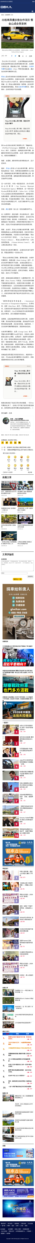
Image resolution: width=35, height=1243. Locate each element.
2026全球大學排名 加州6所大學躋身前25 (26, 918)
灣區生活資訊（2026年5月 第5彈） (26, 964)
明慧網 (29, 1231)
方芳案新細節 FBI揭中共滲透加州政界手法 (26, 750)
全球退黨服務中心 (20, 1231)
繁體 (33, 1)
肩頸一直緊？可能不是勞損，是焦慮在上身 (26, 908)
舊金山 (3, 76)
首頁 (2, 14)
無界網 (8, 1233)
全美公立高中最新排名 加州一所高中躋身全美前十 (26, 727)
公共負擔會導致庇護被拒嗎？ (23, 1022)
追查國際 (10, 1229)
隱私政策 (23, 1223)
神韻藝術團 (26, 1229)
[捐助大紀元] (18, 1197)
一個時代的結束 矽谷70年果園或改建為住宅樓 (26, 808)
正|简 (30, 56)
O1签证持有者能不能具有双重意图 (26, 930)
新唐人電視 (18, 1229)
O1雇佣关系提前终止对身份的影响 (26, 953)
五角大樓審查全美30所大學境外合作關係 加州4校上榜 (26, 785)
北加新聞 (7, 14)
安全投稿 (30, 1223)
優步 (10, 69)
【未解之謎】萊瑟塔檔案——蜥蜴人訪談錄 (26, 885)
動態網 (3, 1233)
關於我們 (3, 1223)
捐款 (13, 1225)
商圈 (8, 1225)
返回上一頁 (17, 579)
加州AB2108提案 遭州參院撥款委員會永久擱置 (27, 739)
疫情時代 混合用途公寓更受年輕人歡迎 (18, 447)
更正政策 (10, 1223)
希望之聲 (11, 1231)
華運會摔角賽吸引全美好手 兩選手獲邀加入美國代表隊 (26, 831)
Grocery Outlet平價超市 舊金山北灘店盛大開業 (26, 819)
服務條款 (17, 1223)
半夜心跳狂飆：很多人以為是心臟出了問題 (26, 873)
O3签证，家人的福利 (26, 975)
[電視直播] (18, 1217)
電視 (26, 1225)
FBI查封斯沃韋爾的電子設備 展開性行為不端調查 (26, 773)
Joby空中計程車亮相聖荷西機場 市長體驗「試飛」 (26, 762)
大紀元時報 (4, 1231)
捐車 (17, 1225)
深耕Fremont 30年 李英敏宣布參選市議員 (26, 942)
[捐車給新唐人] (18, 639)
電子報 (3, 1225)
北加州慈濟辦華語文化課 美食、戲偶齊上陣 (26, 796)
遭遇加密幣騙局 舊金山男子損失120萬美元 (20, 450)
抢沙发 (30, 472)
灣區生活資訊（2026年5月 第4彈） (26, 895)
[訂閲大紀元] (18, 1157)
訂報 (22, 1225)
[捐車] (18, 865)
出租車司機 (22, 87)
